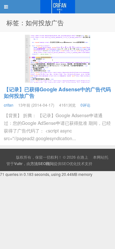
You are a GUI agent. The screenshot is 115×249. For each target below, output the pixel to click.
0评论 (85, 105)
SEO (65, 163)
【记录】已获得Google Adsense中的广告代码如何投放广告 (57, 92)
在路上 (57, 6)
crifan (8, 105)
